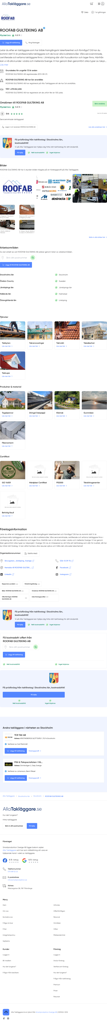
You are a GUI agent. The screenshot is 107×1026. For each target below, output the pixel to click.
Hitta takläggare (10, 820)
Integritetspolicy (9, 935)
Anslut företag (59, 961)
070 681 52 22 (13, 871)
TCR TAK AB (20, 735)
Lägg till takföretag (12, 43)
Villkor (56, 929)
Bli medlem (7, 961)
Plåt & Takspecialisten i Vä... (28, 762)
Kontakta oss (8, 917)
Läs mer (4, 64)
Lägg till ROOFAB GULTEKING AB (17, 265)
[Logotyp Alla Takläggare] (22, 809)
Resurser (57, 997)
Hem (4, 905)
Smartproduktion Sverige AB (46, 1012)
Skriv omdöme (100, 104)
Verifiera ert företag (61, 967)
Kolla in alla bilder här (97, 237)
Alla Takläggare (9, 850)
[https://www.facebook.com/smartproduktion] (4, 1018)
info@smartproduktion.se (17, 880)
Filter (5, 929)
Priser (56, 991)
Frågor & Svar (8, 923)
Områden (57, 923)
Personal (57, 917)
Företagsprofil (34, 751)
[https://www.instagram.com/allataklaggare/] (8, 1018)
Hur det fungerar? (10, 815)
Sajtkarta (6, 941)
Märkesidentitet (59, 935)
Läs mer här (6, 346)
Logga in (6, 955)
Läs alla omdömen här (97, 127)
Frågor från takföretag (62, 979)
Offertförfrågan (59, 911)
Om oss (5, 911)
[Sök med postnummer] (32, 257)
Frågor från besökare (11, 973)
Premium (57, 985)
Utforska (57, 905)
